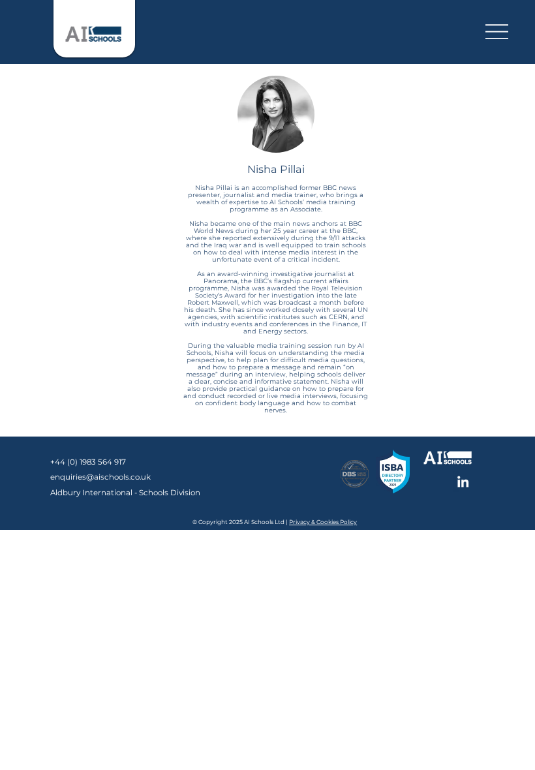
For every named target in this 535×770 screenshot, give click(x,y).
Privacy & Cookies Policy (323, 522)
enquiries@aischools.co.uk (100, 477)
